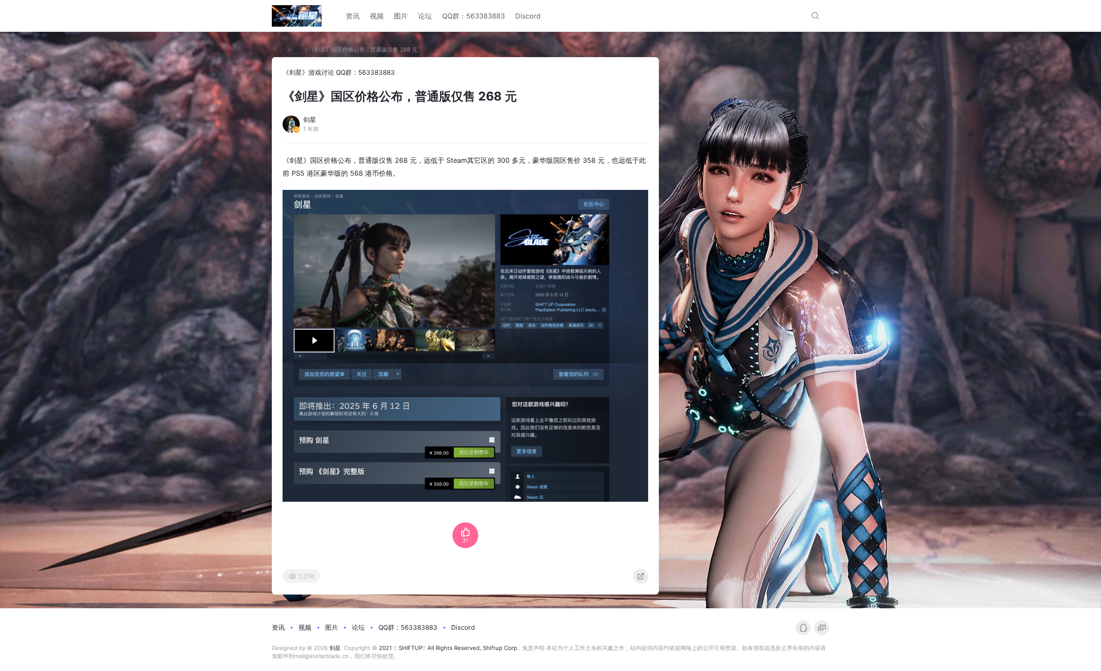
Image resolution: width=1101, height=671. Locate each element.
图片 (401, 16)
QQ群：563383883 (473, 16)
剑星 (335, 647)
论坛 (425, 16)
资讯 (353, 16)
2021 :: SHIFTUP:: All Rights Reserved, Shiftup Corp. (449, 647)
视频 (377, 16)
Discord (528, 16)
